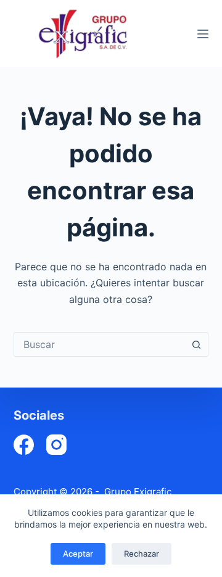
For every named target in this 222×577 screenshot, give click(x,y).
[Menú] (202, 33)
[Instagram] (56, 444)
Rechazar (141, 553)
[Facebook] (24, 444)
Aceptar (78, 553)
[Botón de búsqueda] (196, 344)
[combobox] (99, 344)
